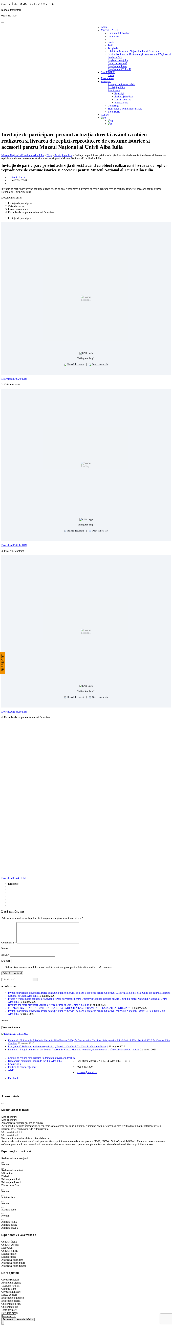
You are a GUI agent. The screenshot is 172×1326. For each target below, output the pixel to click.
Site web (6, 960)
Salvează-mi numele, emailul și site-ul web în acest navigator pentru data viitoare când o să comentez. (59, 967)
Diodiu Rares (18, 177)
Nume (5, 948)
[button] (2, 1162)
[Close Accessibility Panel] (2, 1103)
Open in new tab (99, 364)
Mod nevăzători (10, 1132)
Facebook (13, 1078)
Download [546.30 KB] (14, 711)
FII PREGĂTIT (2, 663)
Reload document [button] (75, 364)
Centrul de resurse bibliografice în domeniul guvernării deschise (41, 1057)
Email (5, 954)
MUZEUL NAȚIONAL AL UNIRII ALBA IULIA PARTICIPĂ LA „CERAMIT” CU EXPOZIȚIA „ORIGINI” (69, 1007)
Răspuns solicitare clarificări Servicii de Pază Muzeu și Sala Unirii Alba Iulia (48, 1004)
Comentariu (8, 942)
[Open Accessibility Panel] (2, 1323)
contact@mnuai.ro (87, 1072)
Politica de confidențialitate (22, 1067)
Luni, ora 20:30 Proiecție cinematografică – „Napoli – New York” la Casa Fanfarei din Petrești (58, 1046)
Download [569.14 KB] (14, 545)
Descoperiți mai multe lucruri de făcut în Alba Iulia (35, 1060)
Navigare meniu (9, 1312)
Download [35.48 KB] (13, 878)
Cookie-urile (14, 1064)
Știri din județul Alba (18, 1034)
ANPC (11, 1070)
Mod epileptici (9, 1116)
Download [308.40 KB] (14, 378)
